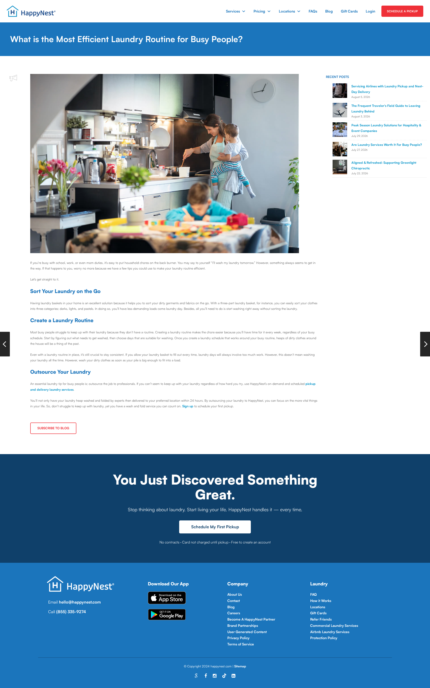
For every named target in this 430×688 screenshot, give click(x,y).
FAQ (313, 594)
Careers (233, 613)
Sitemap (240, 666)
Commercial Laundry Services (334, 625)
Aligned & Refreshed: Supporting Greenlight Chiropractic (383, 165)
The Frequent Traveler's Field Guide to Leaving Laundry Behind (385, 108)
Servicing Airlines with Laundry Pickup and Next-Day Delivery (387, 89)
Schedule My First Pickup (215, 526)
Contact (233, 600)
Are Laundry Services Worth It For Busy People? (386, 145)
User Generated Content (247, 632)
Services (233, 11)
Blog (329, 11)
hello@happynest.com (80, 602)
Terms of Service (240, 644)
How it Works (320, 600)
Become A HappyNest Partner (251, 619)
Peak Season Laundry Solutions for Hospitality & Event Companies (386, 128)
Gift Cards (349, 11)
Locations (287, 11)
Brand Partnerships (242, 625)
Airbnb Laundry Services (329, 632)
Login (370, 11)
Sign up (187, 406)
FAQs (313, 11)
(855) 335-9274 (71, 611)
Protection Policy (323, 638)
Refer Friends (321, 619)
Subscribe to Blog (53, 428)
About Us (234, 594)
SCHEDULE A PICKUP (402, 11)
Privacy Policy (238, 638)
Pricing (259, 11)
